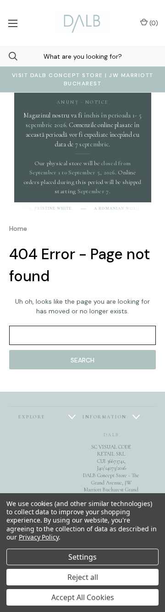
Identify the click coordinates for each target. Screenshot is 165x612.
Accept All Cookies (82, 597)
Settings (82, 557)
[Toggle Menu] (12, 23)
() (153, 23)
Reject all (82, 577)
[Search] (8, 56)
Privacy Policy (39, 537)
